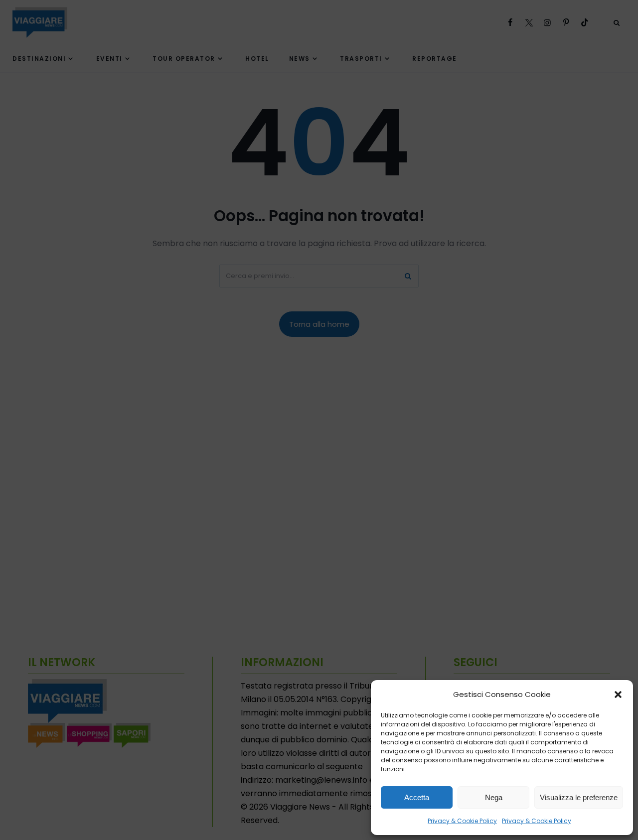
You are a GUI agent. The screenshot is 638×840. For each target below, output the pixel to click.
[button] (618, 695)
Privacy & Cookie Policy (462, 821)
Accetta (416, 797)
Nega (493, 797)
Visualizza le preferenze (579, 797)
